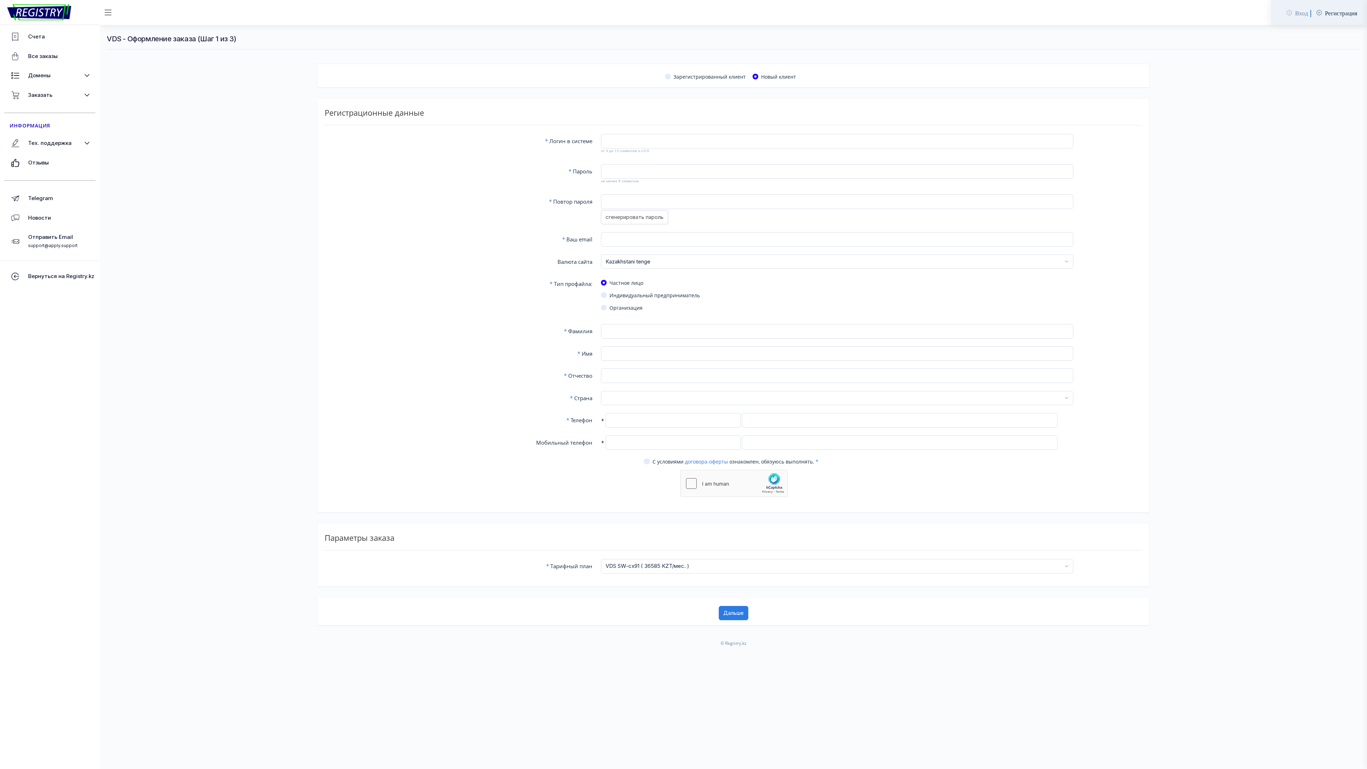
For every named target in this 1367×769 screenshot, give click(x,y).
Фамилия (578, 331)
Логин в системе (568, 141)
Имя (584, 353)
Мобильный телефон (564, 442)
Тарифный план (569, 566)
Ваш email (577, 239)
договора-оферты (706, 461)
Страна (581, 398)
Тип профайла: (571, 283)
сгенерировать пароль (635, 217)
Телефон (579, 420)
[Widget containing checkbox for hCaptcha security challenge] (734, 483)
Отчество (578, 375)
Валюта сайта (574, 261)
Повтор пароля (570, 201)
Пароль (580, 171)
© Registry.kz (734, 643)
